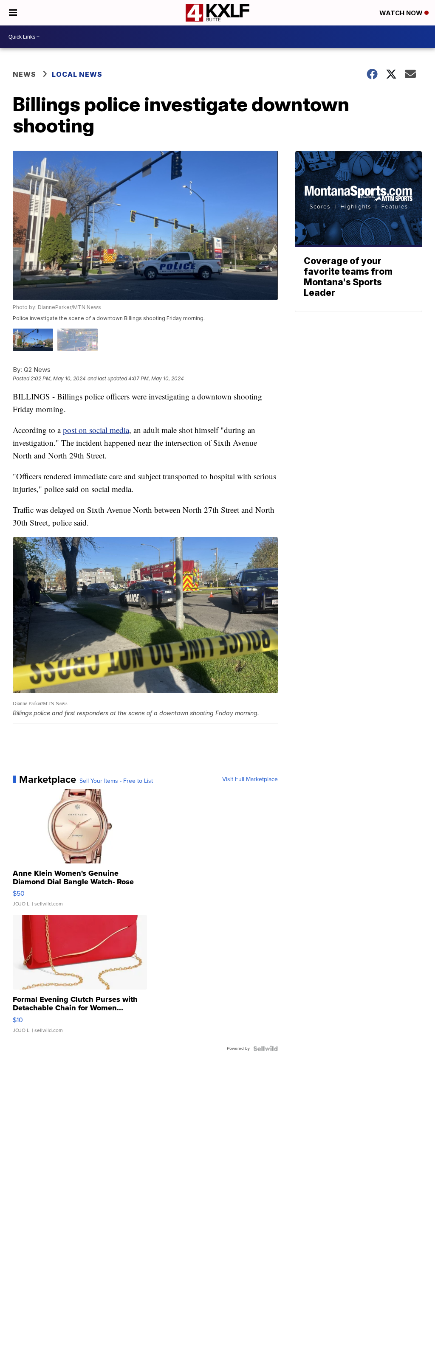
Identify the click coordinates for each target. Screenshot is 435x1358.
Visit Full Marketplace (250, 779)
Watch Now (401, 13)
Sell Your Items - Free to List (116, 781)
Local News (77, 74)
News (24, 74)
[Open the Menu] (13, 12)
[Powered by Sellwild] (265, 1049)
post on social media (96, 430)
